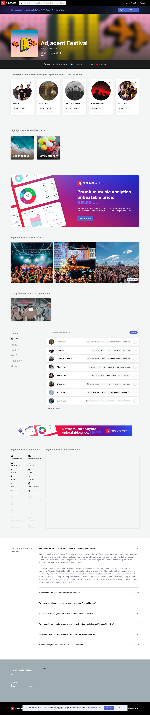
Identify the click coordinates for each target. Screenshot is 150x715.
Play (30, 82)
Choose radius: (15, 682)
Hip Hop (16, 361)
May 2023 (134, 332)
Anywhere (31, 686)
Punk (15, 344)
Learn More (85, 218)
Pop (14, 355)
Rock (15, 350)
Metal (15, 366)
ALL (14, 339)
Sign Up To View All (53, 408)
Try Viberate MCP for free (129, 10)
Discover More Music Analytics (135, 3)
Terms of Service (133, 708)
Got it (109, 708)
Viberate (8, 3)
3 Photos (131, 279)
